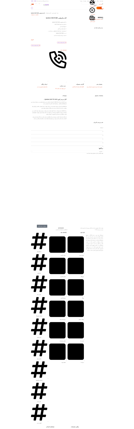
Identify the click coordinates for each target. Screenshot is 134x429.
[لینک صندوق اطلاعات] (67, 5)
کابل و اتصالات (48, 13)
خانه (57, 13)
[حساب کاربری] (32, 8)
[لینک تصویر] (101, 232)
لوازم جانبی (54, 13)
